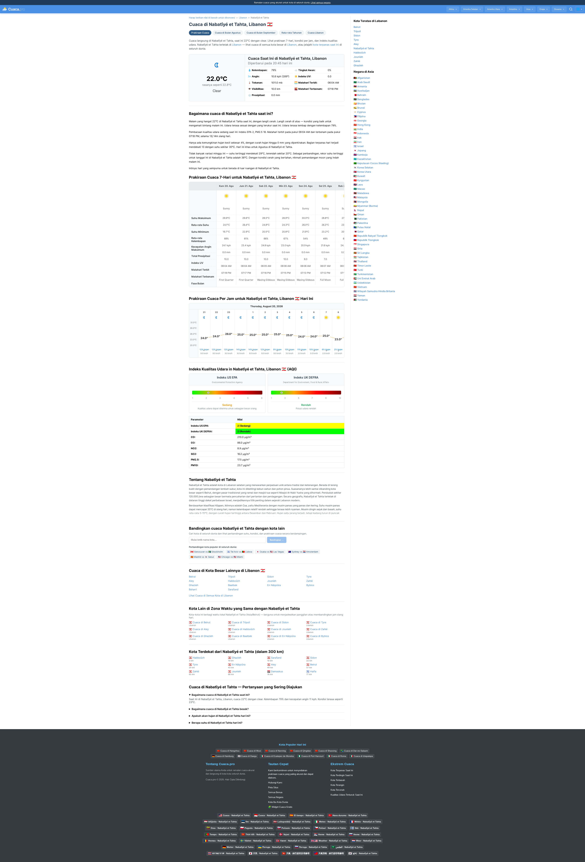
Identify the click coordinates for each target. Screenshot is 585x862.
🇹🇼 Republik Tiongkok (366, 240)
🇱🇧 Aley (271, 666)
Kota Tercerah (337, 790)
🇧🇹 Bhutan (360, 103)
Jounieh (271, 580)
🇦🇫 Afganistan (362, 77)
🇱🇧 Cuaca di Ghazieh (201, 637)
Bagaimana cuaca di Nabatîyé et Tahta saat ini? (221, 694)
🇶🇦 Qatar (359, 231)
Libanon (243, 17)
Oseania (559, 9)
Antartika (514, 9)
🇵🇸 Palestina (361, 222)
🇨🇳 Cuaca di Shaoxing (326, 751)
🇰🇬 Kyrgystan (361, 180)
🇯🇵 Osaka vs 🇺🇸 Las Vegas (270, 551)
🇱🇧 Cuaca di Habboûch (241, 630)
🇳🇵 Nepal (359, 210)
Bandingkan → (277, 540)
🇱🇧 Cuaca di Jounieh (279, 630)
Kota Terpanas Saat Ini (342, 770)
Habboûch (234, 580)
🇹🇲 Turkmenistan (363, 274)
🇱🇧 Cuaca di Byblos (317, 637)
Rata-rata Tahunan (292, 32)
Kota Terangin (337, 785)
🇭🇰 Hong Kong (362, 124)
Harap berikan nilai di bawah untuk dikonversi (212, 17)
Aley (191, 580)
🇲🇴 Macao (359, 188)
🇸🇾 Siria (358, 248)
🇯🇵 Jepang (360, 150)
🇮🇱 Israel (358, 146)
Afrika (453, 9)
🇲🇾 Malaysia (360, 197)
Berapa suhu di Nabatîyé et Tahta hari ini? (217, 722)
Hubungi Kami (275, 782)
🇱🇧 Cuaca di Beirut (199, 623)
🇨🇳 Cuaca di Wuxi (252, 751)
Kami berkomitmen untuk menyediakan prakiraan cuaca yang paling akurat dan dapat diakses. (290, 774)
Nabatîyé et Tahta (364, 48)
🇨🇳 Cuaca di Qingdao (300, 751)
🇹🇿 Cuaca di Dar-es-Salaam (354, 751)
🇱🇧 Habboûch (197, 659)
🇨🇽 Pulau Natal (362, 227)
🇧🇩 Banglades (361, 99)
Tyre (308, 576)
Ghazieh (193, 585)
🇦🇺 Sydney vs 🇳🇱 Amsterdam (303, 551)
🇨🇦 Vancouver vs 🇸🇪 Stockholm (207, 551)
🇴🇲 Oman (359, 214)
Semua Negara (275, 797)
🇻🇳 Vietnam (360, 286)
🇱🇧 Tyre (193, 666)
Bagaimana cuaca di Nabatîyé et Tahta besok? (220, 709)
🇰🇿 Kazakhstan (362, 158)
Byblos (310, 585)
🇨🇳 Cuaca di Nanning (275, 751)
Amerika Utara (495, 9)
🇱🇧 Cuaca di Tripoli (239, 623)
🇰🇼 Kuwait (359, 176)
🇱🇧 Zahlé (194, 672)
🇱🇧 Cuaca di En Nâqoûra (281, 637)
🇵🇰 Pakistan (360, 218)
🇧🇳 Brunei (359, 107)
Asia (529, 9)
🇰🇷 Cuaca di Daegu (247, 756)
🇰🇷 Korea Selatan (363, 167)
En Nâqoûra (274, 585)
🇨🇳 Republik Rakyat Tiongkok (370, 235)
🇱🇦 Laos (358, 184)
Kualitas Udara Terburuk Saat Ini (347, 794)
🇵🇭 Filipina (359, 116)
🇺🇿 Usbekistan (362, 282)
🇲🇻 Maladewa (361, 193)
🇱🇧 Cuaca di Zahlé (316, 630)
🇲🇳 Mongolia (361, 201)
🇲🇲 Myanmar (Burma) (366, 205)
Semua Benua (275, 792)
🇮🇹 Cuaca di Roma (337, 756)
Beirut (192, 576)
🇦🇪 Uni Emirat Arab (364, 278)
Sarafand (233, 589)
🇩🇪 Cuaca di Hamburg (223, 756)
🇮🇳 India (358, 129)
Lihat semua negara (320, 2)
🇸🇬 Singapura (361, 244)
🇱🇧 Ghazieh (234, 659)
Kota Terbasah (338, 780)
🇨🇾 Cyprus (360, 112)
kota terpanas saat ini (326, 44)
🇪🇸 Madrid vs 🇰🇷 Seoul (202, 557)
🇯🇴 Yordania (361, 299)
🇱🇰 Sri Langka (361, 252)
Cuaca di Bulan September (261, 32)
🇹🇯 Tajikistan (361, 257)
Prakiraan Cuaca (200, 32)
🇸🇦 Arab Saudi (362, 82)
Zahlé (309, 580)
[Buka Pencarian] (571, 9)
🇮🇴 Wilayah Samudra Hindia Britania (374, 291)
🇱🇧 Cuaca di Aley (199, 630)
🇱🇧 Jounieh (234, 672)
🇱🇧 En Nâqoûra (236, 666)
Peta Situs (273, 787)
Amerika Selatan (472, 9)
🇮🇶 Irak (358, 137)
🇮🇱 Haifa (311, 672)
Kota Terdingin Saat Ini (342, 775)
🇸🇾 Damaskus (275, 672)
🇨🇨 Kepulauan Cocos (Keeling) (371, 163)
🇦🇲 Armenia (360, 86)
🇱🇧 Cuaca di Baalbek (240, 637)
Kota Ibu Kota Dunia (278, 802)
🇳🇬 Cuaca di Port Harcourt (311, 756)
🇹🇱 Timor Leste (362, 265)
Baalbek (232, 585)
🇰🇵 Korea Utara (362, 171)
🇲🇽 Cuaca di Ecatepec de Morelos (277, 756)
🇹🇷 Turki (358, 269)
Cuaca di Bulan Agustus (228, 32)
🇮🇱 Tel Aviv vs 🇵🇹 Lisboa (239, 551)
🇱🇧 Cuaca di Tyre (316, 623)
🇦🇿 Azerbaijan (362, 90)
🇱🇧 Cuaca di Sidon (278, 623)
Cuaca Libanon (316, 32)
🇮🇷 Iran (358, 141)
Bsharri (193, 589)
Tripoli (231, 576)
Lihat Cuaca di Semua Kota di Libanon (211, 595)
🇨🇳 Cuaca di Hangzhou (228, 751)
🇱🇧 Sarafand (274, 659)
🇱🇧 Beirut (311, 666)
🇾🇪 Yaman (359, 295)
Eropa (544, 9)
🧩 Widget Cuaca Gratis (280, 807)
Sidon (270, 576)
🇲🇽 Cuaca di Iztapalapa (361, 756)
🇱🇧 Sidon (311, 659)
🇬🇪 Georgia (360, 120)
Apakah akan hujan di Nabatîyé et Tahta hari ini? (221, 715)
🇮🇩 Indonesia (361, 133)
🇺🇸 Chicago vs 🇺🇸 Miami (230, 557)
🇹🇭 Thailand (360, 261)
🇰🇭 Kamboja (360, 154)
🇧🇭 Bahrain (360, 94)
